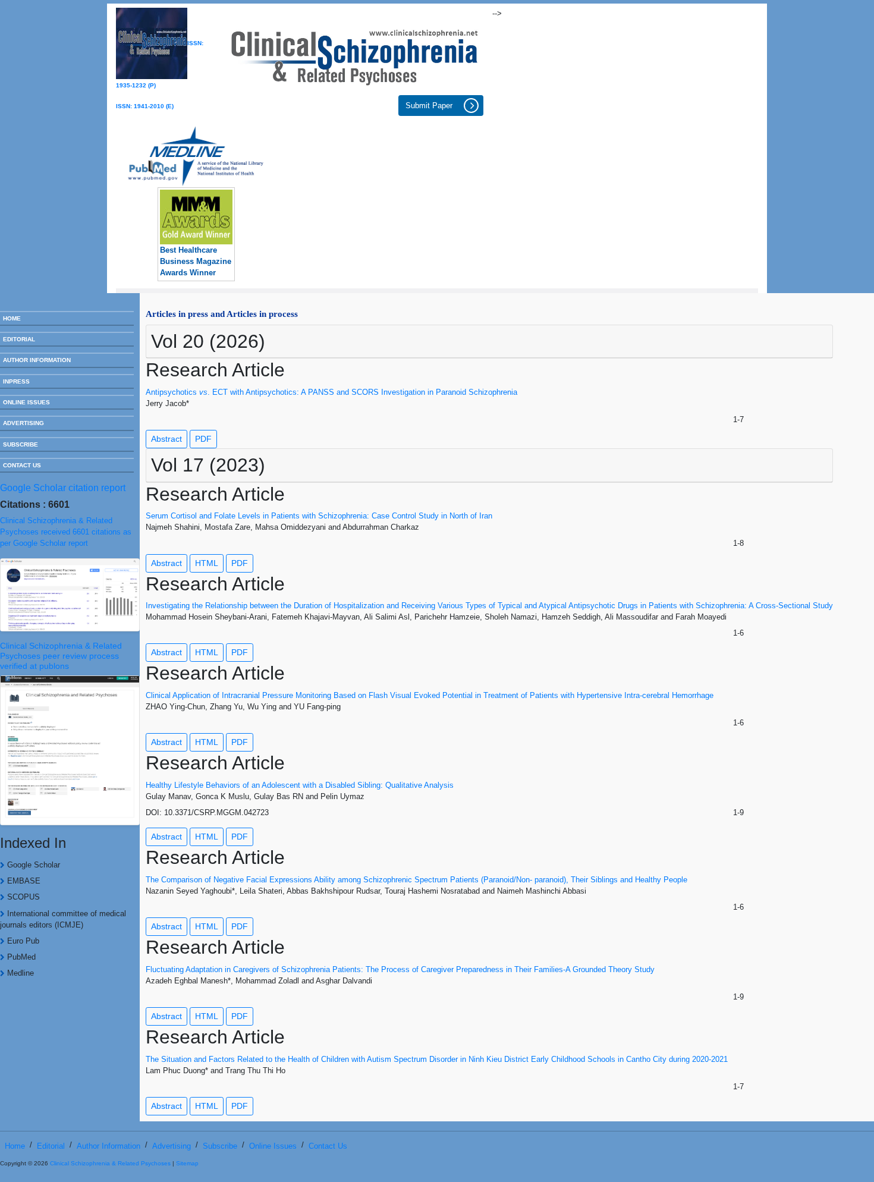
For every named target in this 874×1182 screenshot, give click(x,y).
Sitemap (187, 1163)
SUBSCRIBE (20, 444)
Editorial (51, 1146)
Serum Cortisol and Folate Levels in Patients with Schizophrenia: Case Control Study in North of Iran (319, 515)
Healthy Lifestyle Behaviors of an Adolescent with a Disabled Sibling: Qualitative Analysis (300, 785)
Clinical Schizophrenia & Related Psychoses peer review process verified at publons (61, 656)
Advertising (171, 1146)
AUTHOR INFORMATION (37, 360)
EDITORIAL (19, 339)
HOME (12, 318)
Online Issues (273, 1146)
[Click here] (354, 53)
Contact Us (328, 1146)
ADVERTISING (23, 423)
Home (15, 1146)
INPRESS (16, 381)
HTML (206, 563)
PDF (203, 439)
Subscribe (220, 1146)
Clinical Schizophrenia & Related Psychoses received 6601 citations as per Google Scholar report (65, 532)
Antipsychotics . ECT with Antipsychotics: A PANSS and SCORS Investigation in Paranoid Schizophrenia (331, 392)
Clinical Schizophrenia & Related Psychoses (110, 1163)
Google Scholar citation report (62, 488)
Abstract (166, 439)
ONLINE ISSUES (26, 402)
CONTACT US (22, 465)
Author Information (108, 1146)
